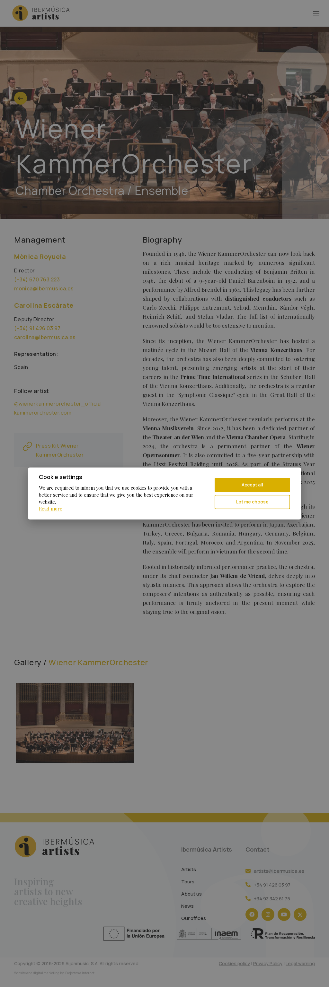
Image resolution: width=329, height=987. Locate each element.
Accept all (252, 485)
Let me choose (252, 502)
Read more (50, 508)
